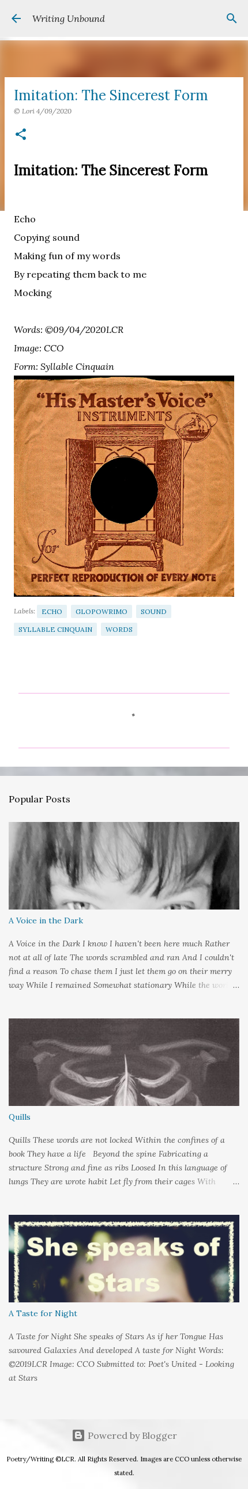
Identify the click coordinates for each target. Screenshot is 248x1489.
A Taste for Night (43, 1313)
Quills (20, 1117)
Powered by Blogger (131, 1435)
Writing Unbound (68, 18)
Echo (52, 611)
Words (119, 629)
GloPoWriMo (101, 611)
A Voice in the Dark (46, 920)
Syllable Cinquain (55, 629)
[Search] (232, 18)
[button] (21, 135)
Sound (154, 611)
